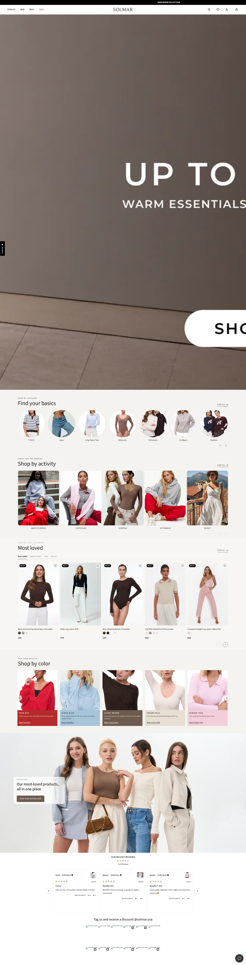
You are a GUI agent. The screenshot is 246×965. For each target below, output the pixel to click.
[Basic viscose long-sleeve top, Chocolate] (38, 624)
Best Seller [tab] (22, 556)
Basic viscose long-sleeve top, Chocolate (35, 629)
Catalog (11, 9)
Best (32, 9)
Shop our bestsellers (31, 798)
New (22, 9)
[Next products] (225, 644)
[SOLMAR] (123, 9)
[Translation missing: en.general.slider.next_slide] (225, 445)
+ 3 (115, 633)
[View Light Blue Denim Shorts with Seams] (93, 875)
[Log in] (226, 9)
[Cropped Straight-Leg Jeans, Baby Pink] (207, 624)
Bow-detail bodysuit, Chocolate (116, 629)
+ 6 (26, 633)
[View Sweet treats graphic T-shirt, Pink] (187, 875)
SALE (41, 9)
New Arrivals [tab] (35, 556)
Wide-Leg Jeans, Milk (69, 629)
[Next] (197, 891)
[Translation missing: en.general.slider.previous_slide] (220, 445)
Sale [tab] (46, 556)
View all (221, 404)
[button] (209, 9)
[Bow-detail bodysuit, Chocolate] (123, 624)
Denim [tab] (54, 556)
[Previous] (48, 891)
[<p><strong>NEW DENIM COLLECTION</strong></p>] (123, 2)
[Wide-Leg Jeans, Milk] (80, 624)
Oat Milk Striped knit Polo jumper (159, 629)
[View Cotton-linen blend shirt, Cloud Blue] (140, 875)
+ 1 (157, 633)
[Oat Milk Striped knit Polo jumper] (165, 624)
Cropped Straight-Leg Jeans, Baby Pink (204, 629)
